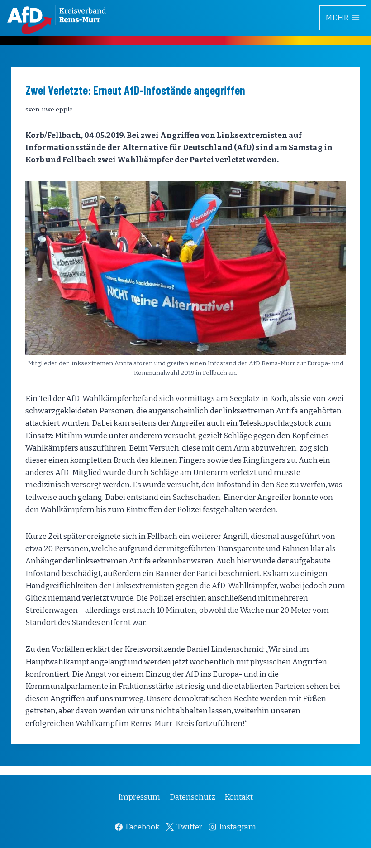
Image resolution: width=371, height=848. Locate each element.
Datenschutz (192, 797)
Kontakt (238, 797)
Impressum (139, 797)
